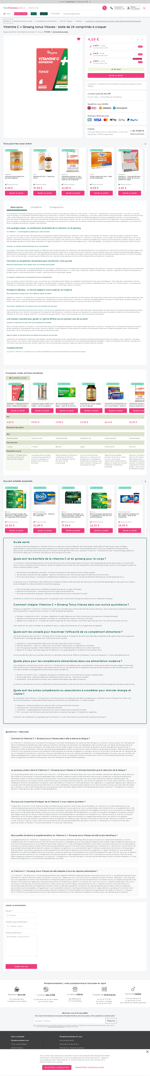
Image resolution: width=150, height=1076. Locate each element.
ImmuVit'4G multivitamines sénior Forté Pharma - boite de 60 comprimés (116, 405)
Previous (142, 144)
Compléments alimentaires (46, 21)
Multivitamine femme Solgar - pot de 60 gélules (91, 405)
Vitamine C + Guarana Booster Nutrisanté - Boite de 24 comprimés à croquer (129, 178)
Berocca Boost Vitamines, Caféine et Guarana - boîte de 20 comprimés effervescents (73, 515)
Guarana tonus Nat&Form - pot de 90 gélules (15, 177)
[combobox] (67, 8)
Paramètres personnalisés (89, 1068)
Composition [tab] (56, 207)
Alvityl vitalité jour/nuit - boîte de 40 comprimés (101, 177)
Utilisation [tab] (36, 207)
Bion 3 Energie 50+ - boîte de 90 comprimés (43, 514)
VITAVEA (47, 32)
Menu (9, 14)
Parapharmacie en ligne (23, 21)
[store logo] (14, 8)
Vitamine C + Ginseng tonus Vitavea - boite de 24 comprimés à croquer (18, 405)
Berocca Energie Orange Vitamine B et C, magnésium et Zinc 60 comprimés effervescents (16, 515)
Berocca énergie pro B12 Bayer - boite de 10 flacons (66, 405)
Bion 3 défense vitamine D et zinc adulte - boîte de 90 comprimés (128, 515)
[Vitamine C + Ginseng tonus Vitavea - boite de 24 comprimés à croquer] (18, 391)
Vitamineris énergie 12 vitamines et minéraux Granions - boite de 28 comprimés (72, 178)
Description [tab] (17, 207)
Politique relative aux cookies (51, 1062)
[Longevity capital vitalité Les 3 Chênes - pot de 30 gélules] (42, 391)
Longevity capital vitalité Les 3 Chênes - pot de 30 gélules (42, 405)
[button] (78, 39)
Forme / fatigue (66, 21)
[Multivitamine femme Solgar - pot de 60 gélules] (91, 391)
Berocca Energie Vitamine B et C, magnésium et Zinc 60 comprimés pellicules (101, 515)
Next (145, 144)
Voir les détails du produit (60, 32)
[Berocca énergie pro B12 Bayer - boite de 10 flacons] (67, 391)
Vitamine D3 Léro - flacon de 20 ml (43, 177)
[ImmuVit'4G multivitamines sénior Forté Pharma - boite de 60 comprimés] (116, 391)
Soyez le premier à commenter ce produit (19, 32)
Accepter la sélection (57, 1068)
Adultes (79, 21)
